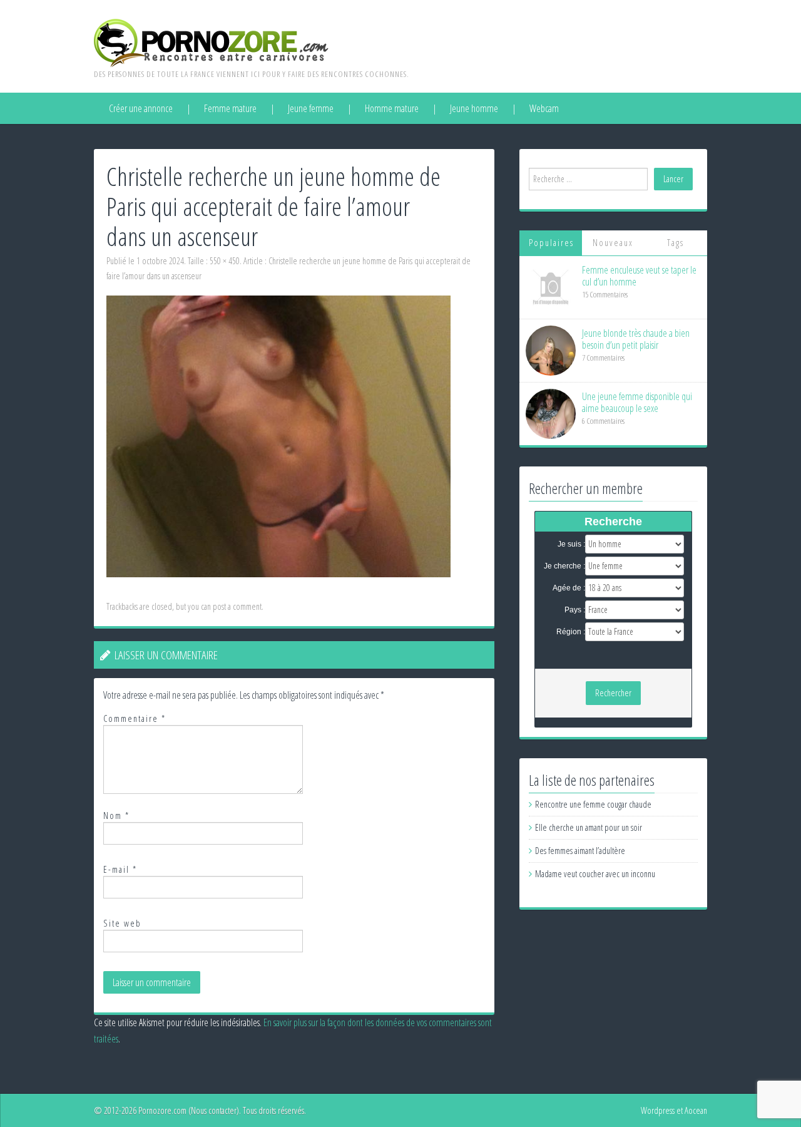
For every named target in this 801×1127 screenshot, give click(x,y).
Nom (116, 815)
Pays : (574, 609)
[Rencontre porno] (211, 42)
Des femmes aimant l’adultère (580, 851)
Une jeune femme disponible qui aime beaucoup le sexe (637, 402)
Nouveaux (613, 243)
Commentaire (134, 718)
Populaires (551, 243)
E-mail (120, 869)
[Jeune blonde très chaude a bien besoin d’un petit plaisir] (551, 350)
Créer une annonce (141, 108)
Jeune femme (311, 108)
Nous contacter (214, 1110)
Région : (570, 631)
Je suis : (571, 544)
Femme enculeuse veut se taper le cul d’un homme (639, 276)
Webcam (544, 108)
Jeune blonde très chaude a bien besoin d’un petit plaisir (636, 339)
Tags (675, 243)
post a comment (237, 606)
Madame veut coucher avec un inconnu (595, 874)
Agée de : (569, 588)
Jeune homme (474, 108)
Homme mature (392, 108)
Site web (122, 923)
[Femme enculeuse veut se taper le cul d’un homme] (551, 286)
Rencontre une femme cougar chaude (593, 804)
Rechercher (613, 693)
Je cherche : (564, 566)
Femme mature (230, 108)
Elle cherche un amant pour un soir (588, 827)
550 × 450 (225, 261)
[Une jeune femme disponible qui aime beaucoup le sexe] (551, 413)
